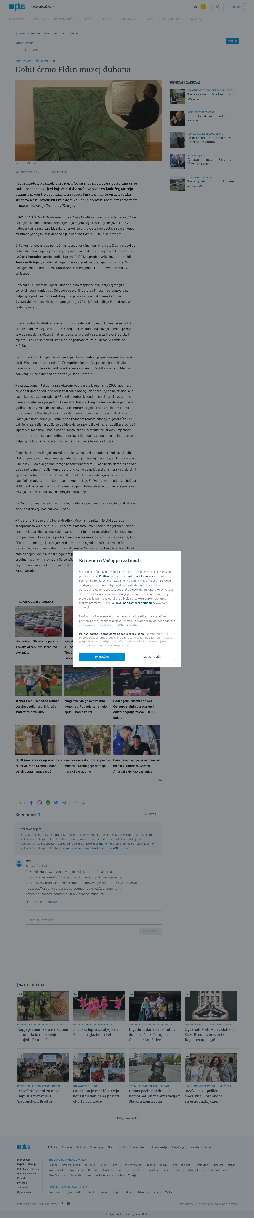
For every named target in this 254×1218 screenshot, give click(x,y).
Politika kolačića (144, 576)
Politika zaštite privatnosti (116, 576)
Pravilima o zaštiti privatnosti (133, 603)
